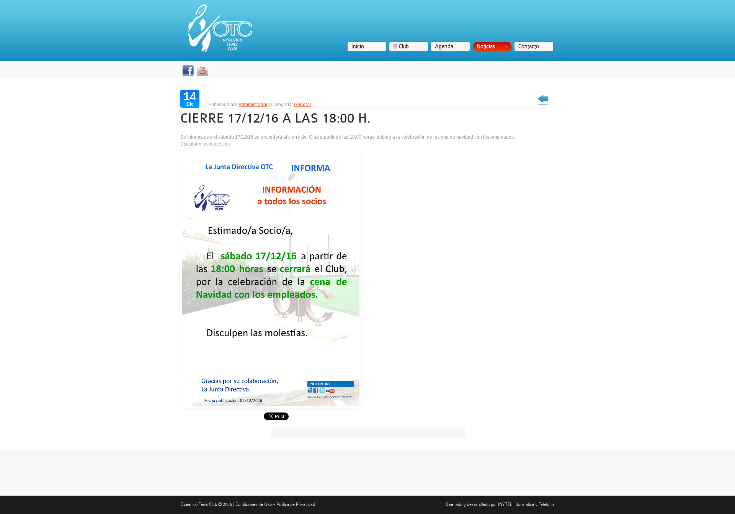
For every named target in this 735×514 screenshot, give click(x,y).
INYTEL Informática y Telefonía (526, 504)
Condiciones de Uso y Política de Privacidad (275, 504)
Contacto (528, 46)
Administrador (253, 104)
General (302, 104)
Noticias (486, 46)
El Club (401, 46)
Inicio (357, 46)
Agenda (444, 46)
